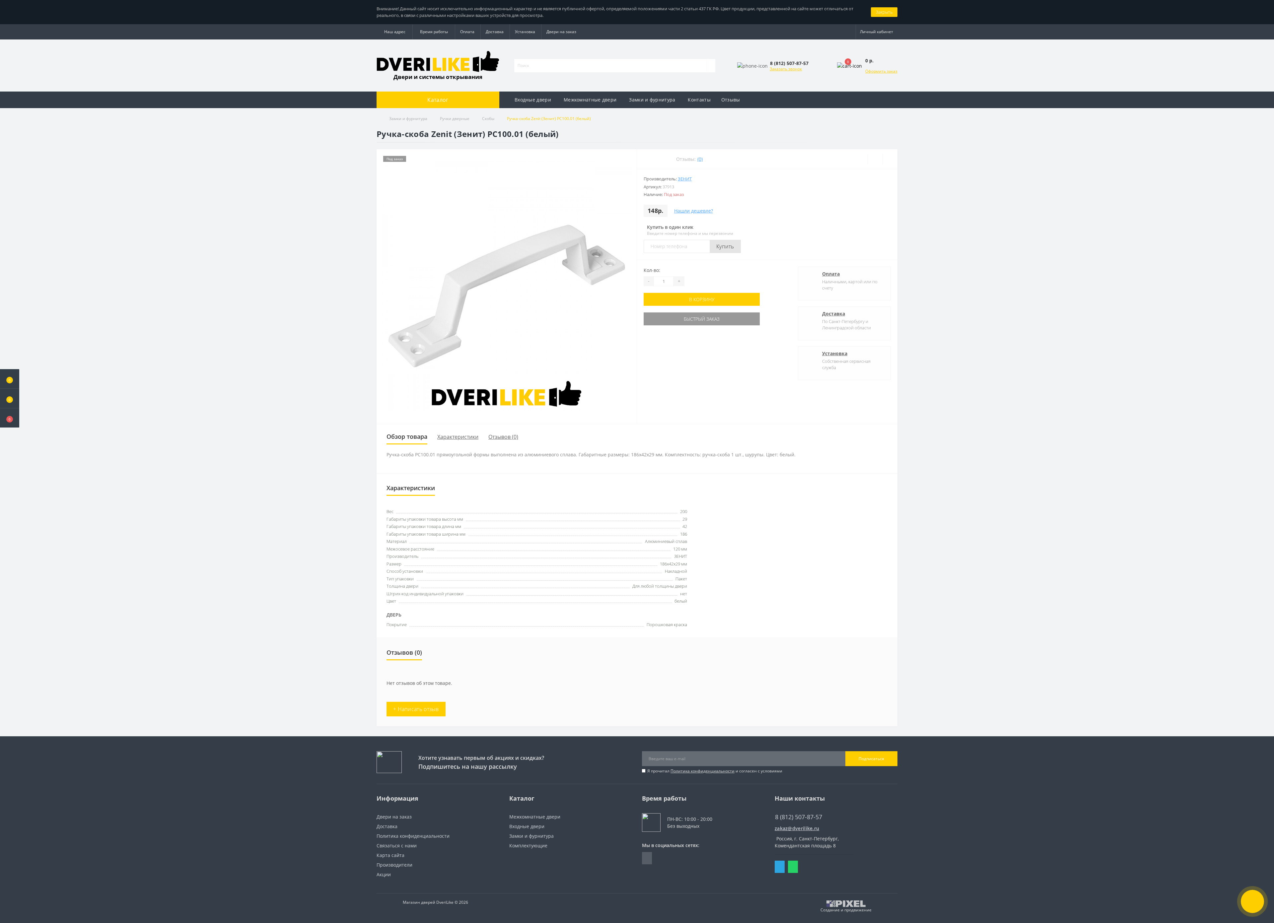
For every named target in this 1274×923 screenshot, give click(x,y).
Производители (394, 865)
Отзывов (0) (503, 436)
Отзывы (730, 100)
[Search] (711, 65)
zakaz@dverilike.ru (797, 828)
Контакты (699, 100)
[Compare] (890, 159)
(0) (700, 159)
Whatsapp (793, 867)
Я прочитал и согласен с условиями (714, 771)
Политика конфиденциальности (703, 771)
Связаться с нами (397, 845)
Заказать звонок (786, 69)
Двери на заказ (561, 31)
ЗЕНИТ (685, 179)
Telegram (780, 867)
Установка (525, 31)
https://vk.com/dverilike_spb (647, 858)
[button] (9, 418)
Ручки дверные (454, 118)
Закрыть (884, 12)
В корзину (701, 299)
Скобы (488, 118)
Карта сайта (390, 855)
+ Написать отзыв (416, 709)
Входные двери (533, 100)
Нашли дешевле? (693, 211)
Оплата (467, 31)
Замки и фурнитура (652, 100)
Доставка (495, 31)
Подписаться (871, 758)
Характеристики (457, 436)
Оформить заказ (881, 71)
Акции (384, 874)
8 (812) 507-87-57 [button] (798, 817)
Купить (725, 246)
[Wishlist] (875, 159)
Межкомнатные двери (590, 100)
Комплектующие (528, 845)
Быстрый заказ (702, 319)
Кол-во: (652, 270)
